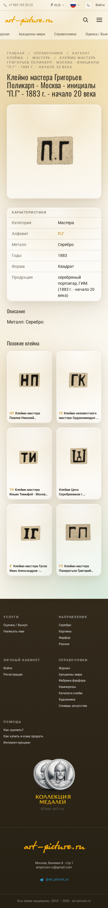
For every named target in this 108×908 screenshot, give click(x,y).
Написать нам (13, 631)
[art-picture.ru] (28, 20)
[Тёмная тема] (88, 5)
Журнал (64, 668)
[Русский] (75, 4)
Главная (15, 53)
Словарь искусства (73, 706)
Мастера (41, 58)
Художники (67, 699)
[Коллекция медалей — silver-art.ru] (54, 784)
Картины (65, 631)
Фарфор (64, 638)
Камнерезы (67, 687)
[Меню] (99, 20)
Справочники (65, 34)
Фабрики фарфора (72, 680)
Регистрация (12, 674)
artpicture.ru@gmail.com (54, 867)
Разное (64, 644)
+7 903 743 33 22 (21, 5)
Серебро (66, 244)
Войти (100, 5)
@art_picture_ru (57, 879)
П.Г (61, 233)
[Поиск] (85, 20)
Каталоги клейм (70, 693)
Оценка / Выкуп (15, 625)
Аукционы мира (32, 34)
